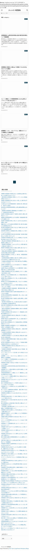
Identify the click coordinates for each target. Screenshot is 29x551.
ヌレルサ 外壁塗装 (14, 10)
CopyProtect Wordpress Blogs (21, 548)
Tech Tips (11, 548)
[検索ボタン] (27, 10)
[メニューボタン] (2, 10)
